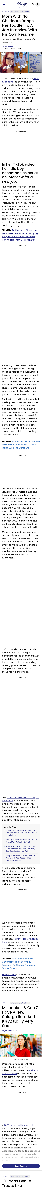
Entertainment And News (20, 12)
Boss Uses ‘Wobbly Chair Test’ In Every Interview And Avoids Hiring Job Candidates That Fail (21, 848)
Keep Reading (21, 1166)
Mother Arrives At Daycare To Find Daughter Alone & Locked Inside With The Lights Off (21, 444)
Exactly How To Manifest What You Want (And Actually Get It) (21, 840)
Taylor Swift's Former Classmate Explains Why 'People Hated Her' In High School (21, 832)
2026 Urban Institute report (18, 1125)
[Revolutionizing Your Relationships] (21, 4)
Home (4, 11)
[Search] (32, 4)
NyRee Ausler (7, 46)
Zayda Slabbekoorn (10, 1031)
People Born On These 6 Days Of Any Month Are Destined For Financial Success (20, 858)
